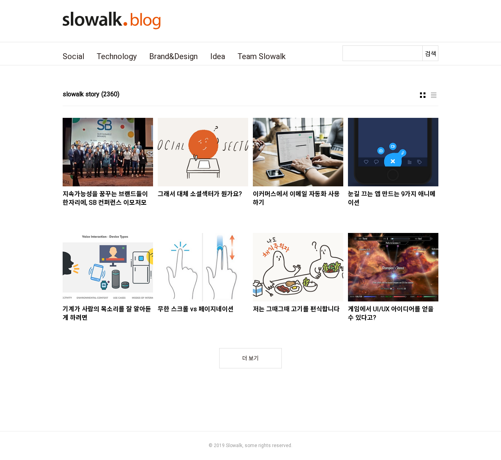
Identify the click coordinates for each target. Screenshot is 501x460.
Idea (217, 56)
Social (73, 56)
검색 (430, 54)
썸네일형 (422, 95)
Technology (117, 56)
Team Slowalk (262, 56)
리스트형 (433, 95)
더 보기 (250, 358)
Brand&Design (173, 56)
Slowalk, (234, 445)
